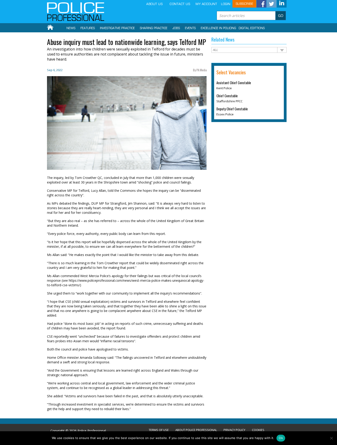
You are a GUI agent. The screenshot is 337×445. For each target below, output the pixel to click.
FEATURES (87, 28)
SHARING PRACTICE (153, 28)
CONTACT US (180, 4)
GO (280, 15)
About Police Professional (196, 429)
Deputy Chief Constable (232, 108)
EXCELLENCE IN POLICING (218, 28)
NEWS (70, 28)
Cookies (258, 429)
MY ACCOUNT (206, 4)
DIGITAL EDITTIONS (252, 28)
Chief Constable (227, 95)
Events (190, 28)
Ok (281, 438)
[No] (331, 438)
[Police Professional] (75, 11)
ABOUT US (154, 4)
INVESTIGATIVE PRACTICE (117, 28)
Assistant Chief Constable (233, 82)
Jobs (176, 28)
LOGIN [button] (225, 4)
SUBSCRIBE (244, 4)
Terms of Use (159, 429)
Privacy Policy (234, 429)
